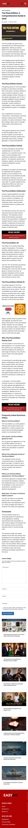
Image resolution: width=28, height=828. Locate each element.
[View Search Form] (25, 4)
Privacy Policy (6, 822)
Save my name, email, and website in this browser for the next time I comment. (14, 608)
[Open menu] (22, 3)
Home (3, 806)
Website (4, 603)
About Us (4, 811)
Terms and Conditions (8, 824)
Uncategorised (6, 10)
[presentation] (14, 625)
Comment (5, 567)
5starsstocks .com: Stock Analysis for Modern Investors (14, 236)
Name (4, 589)
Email (4, 596)
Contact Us (5, 809)
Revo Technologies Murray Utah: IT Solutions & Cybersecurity (14, 409)
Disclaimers (5, 819)
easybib (5, 21)
